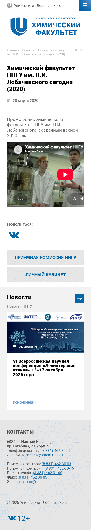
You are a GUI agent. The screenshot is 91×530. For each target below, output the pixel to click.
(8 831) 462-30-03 (56, 464)
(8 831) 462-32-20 (56, 450)
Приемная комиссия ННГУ (45, 257)
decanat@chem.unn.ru (44, 455)
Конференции (24, 402)
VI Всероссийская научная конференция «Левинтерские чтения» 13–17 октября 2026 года (44, 368)
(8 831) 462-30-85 (32, 477)
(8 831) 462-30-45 (59, 468)
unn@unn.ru (36, 482)
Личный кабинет (45, 274)
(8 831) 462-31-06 (47, 473)
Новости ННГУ (19, 306)
